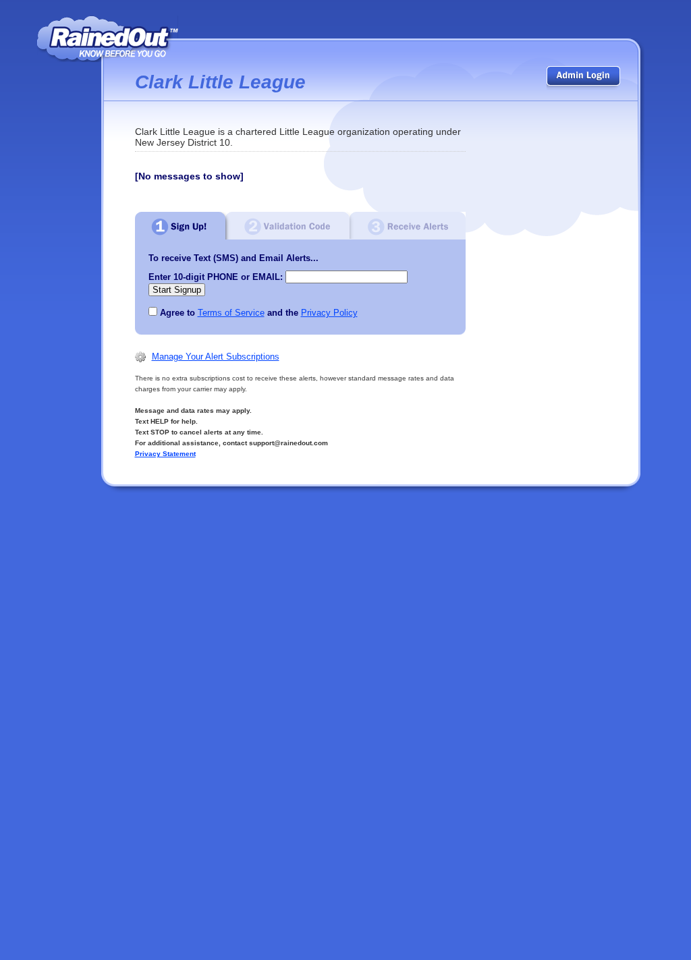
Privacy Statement (165, 453)
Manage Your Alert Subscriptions (215, 356)
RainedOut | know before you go (107, 39)
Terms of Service (231, 313)
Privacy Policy (329, 313)
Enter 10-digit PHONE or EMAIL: (215, 277)
